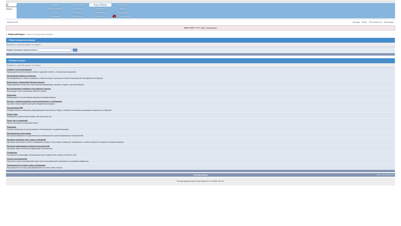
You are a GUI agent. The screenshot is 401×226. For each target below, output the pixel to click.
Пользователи (375, 22)
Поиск (364, 22)
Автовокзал (78, 12)
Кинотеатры (78, 9)
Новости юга (123, 12)
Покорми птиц (123, 16)
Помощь (356, 22)
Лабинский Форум (16, 34)
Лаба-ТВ (123, 9)
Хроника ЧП (123, 5)
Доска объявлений (55, 9)
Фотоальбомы (100, 12)
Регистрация (211, 28)
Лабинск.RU (12, 22)
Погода (55, 12)
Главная (55, 5)
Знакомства (100, 9)
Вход (203, 28)
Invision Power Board (198, 181)
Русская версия (183, 181)
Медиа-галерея (100, 16)
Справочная (78, 5)
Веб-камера (55, 16)
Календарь (389, 22)
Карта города (78, 16)
